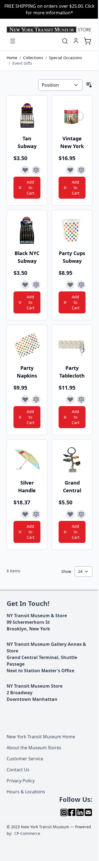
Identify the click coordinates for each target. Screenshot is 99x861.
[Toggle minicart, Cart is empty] (87, 41)
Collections (33, 57)
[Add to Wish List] (25, 170)
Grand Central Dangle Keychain (72, 486)
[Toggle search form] (65, 41)
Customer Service (25, 759)
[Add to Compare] (36, 170)
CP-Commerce (27, 833)
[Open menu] (13, 41)
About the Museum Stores (34, 748)
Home (12, 57)
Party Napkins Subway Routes (27, 372)
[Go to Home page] (49, 29)
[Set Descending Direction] (89, 85)
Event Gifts (22, 63)
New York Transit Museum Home (41, 737)
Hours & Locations (26, 792)
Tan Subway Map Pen (27, 142)
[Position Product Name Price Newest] (60, 85)
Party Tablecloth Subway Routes (72, 372)
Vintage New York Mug (72, 142)
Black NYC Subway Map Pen (27, 257)
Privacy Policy (21, 781)
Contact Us (18, 770)
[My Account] (76, 40)
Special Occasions (65, 57)
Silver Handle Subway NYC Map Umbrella (27, 486)
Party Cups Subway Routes (72, 257)
